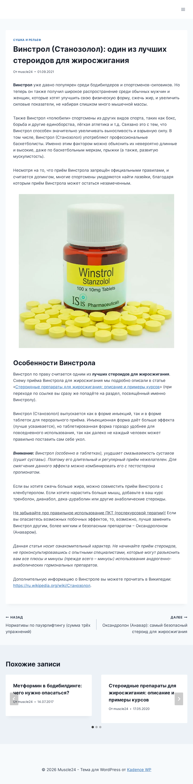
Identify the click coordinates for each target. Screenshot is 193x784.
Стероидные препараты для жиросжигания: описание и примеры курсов (87, 386)
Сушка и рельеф (27, 40)
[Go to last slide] (14, 699)
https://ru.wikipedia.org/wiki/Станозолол (51, 585)
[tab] (93, 727)
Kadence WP (139, 769)
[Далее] (179, 699)
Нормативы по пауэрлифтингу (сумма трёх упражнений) (48, 624)
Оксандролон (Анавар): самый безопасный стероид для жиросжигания (144, 624)
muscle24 (25, 72)
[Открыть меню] (183, 9)
